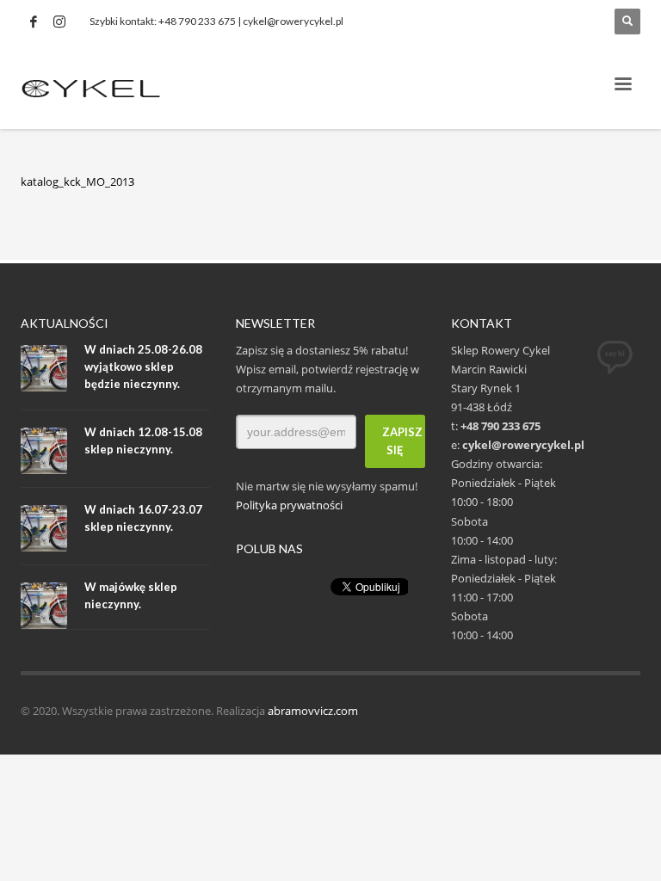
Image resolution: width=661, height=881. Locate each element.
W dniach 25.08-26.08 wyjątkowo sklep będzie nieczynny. (143, 366)
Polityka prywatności (289, 505)
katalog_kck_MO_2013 (77, 181)
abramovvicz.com (313, 710)
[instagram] (59, 21)
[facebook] (33, 21)
